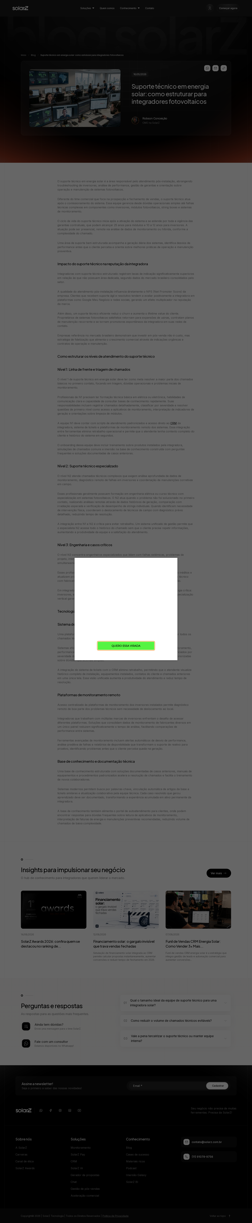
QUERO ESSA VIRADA (126, 645)
